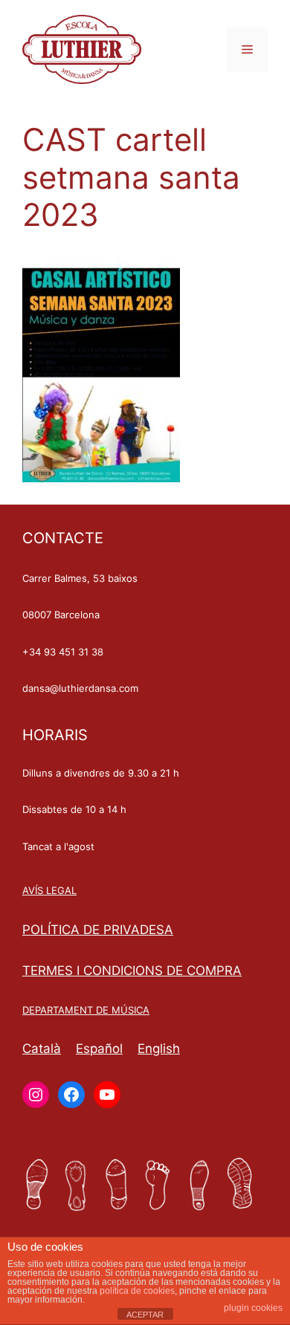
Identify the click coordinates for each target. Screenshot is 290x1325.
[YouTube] (107, 1094)
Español (99, 1048)
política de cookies (137, 1291)
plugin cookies (253, 1308)
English (159, 1048)
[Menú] (247, 49)
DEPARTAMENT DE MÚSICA (85, 1010)
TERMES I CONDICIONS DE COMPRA (132, 970)
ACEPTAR (145, 1314)
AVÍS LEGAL (49, 890)
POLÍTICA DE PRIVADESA (97, 929)
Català (41, 1048)
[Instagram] (35, 1094)
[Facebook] (71, 1094)
